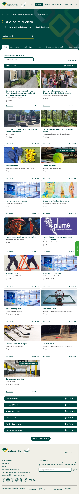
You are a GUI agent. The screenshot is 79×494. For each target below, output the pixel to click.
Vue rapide (9, 106)
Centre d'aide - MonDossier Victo (13, 475)
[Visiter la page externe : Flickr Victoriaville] (30, 480)
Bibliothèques (28, 47)
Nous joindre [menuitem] (56, 4)
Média (4, 466)
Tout (5, 47)
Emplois (4, 463)
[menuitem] (14, 4)
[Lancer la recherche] (32, 36)
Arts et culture (15, 47)
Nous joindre (6, 460)
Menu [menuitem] (40, 4)
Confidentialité (57, 489)
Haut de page (69, 453)
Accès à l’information (43, 489)
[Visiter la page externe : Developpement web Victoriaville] (34, 480)
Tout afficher (71, 60)
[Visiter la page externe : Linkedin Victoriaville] (21, 480)
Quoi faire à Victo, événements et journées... (20, 14)
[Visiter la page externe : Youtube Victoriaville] (25, 480)
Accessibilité (32, 489)
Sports (39, 47)
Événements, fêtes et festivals (55, 47)
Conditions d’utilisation (68, 489)
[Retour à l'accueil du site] (3, 14)
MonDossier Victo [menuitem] (71, 4)
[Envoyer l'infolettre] (75, 470)
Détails (34, 106)
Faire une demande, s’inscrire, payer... (15, 472)
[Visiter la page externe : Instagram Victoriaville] (16, 480)
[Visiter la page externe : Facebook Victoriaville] (3, 480)
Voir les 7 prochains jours (40, 439)
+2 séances (15, 314)
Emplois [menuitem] (47, 4)
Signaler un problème (9, 469)
